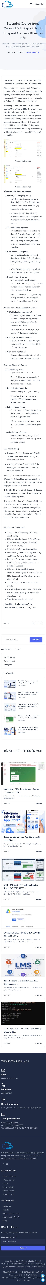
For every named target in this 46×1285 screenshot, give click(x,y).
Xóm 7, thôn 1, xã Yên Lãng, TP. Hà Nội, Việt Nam (21, 1108)
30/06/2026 (7, 1043)
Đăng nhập (38, 4)
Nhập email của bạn (9, 1237)
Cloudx (10, 52)
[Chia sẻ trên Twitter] (40, 623)
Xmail (5, 1183)
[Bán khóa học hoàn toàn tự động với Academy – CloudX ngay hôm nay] (10, 684)
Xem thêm (38, 803)
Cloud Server (8, 1180)
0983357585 (6, 1093)
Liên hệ (6, 1210)
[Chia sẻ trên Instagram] (37, 623)
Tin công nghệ (9, 661)
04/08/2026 (7, 851)
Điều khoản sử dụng (11, 1213)
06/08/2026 (7, 803)
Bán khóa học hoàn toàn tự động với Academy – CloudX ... (28, 682)
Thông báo (8, 665)
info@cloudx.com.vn (9, 1078)
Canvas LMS (8, 1194)
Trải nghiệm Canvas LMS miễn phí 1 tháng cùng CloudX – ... (28, 705)
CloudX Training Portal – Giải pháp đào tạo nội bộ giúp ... (28, 694)
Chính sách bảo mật (11, 1217)
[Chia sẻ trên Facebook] (33, 623)
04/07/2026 (7, 995)
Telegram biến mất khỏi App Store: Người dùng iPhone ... (28, 729)
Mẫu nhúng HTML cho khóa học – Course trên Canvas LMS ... (29, 717)
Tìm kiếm (36, 639)
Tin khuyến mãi (9, 657)
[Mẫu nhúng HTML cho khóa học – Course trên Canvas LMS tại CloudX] (10, 719)
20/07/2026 (7, 899)
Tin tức (19, 52)
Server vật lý (8, 1187)
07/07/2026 (7, 947)
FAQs (5, 1221)
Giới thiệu (7, 1206)
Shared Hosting (9, 1176)
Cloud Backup (9, 1191)
